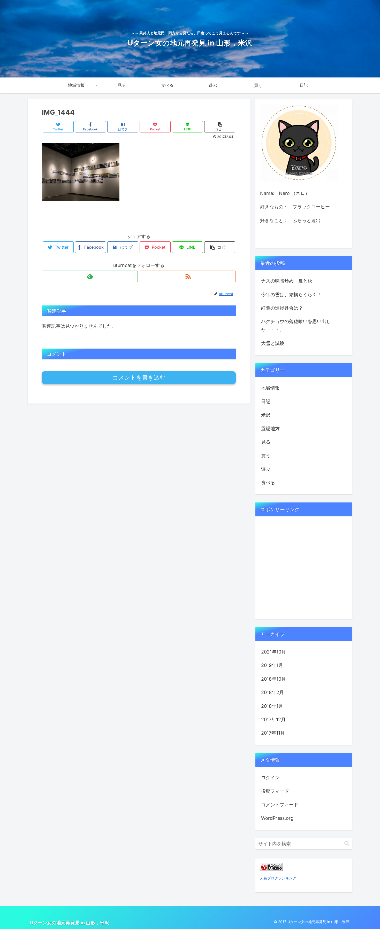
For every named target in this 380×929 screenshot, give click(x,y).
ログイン (270, 777)
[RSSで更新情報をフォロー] (188, 276)
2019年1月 (272, 665)
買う (265, 455)
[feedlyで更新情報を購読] (90, 276)
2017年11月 (273, 733)
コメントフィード (279, 804)
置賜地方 (270, 428)
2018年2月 (272, 692)
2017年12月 (273, 719)
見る (265, 442)
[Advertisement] (299, 574)
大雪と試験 (272, 343)
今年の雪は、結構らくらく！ (296, 294)
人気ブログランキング (278, 878)
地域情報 (270, 388)
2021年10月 (273, 652)
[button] (346, 843)
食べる (268, 482)
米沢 (265, 415)
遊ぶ (265, 469)
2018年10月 (273, 679)
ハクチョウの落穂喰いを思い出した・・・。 (296, 325)
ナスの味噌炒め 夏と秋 (286, 281)
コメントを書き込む (138, 377)
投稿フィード (275, 791)
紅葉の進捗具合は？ (282, 308)
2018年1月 (272, 706)
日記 (265, 401)
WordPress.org (277, 818)
